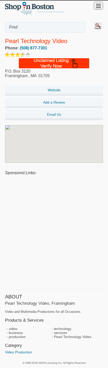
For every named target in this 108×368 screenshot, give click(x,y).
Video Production (18, 352)
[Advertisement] (54, 232)
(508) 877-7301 (33, 48)
